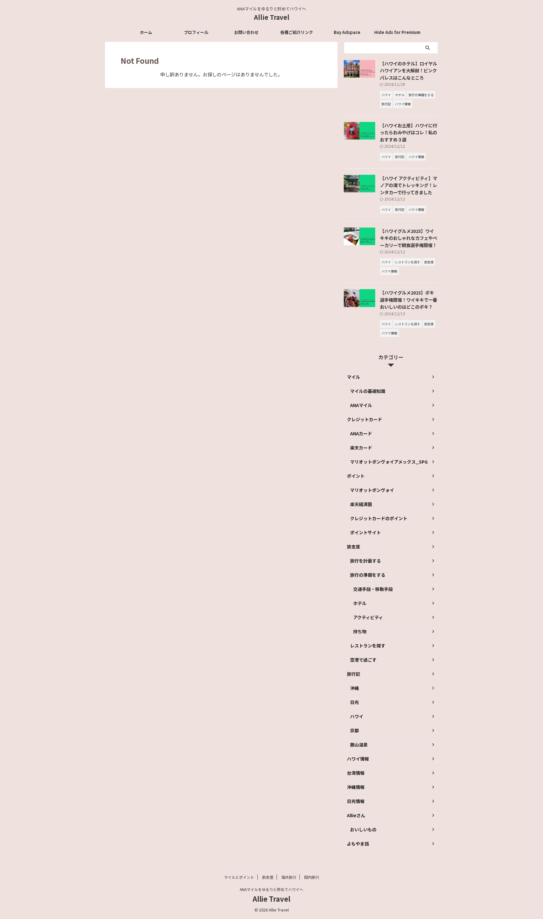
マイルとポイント (239, 877)
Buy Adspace (347, 32)
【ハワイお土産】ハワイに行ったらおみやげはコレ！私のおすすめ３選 (408, 132)
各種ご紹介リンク (296, 32)
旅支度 (267, 877)
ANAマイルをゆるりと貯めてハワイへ (271, 889)
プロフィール (196, 32)
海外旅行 (288, 877)
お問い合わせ (246, 32)
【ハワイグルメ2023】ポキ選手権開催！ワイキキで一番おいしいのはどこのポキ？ (408, 299)
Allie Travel (271, 17)
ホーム (146, 32)
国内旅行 (311, 877)
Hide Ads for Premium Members (397, 34)
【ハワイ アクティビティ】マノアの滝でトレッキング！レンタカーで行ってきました (408, 185)
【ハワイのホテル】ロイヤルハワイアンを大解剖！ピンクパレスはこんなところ (408, 70)
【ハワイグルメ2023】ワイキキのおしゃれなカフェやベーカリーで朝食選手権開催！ (408, 238)
